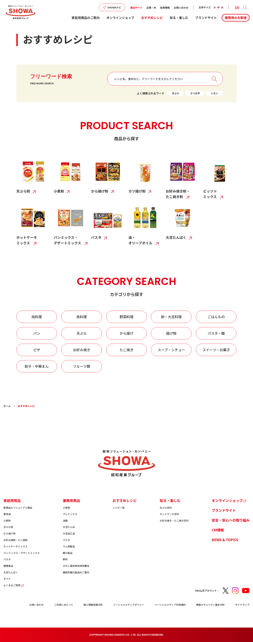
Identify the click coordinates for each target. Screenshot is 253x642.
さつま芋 (195, 93)
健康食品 (8, 565)
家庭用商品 (12, 500)
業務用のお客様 (235, 17)
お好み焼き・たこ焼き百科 (174, 520)
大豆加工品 (69, 533)
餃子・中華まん (37, 366)
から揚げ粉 (9, 533)
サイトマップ (242, 604)
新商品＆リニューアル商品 (17, 507)
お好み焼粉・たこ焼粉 (15, 540)
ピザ (36, 349)
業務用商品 (71, 500)
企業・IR (151, 7)
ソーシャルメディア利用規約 (170, 604)
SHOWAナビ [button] (114, 7)
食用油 (7, 514)
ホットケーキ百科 (169, 514)
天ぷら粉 (8, 527)
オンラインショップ (120, 17)
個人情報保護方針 (93, 604)
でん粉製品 (69, 546)
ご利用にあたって (63, 604)
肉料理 (36, 316)
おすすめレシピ (152, 17)
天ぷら (175, 93)
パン (36, 333)
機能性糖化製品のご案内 (76, 572)
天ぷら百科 (166, 507)
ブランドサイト (206, 17)
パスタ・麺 (216, 333)
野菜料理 (126, 316)
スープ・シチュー (171, 349)
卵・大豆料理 (171, 316)
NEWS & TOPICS (225, 539)
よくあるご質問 (11, 585)
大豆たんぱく (10, 572)
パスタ (7, 559)
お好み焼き (81, 349)
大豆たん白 (69, 527)
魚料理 (81, 316)
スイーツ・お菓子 (216, 349)
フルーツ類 (81, 366)
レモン (214, 93)
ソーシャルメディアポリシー (128, 604)
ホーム (7, 406)
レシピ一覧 (119, 507)
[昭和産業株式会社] (21, 12)
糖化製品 (67, 553)
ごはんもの (216, 316)
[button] (245, 7)
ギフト (7, 578)
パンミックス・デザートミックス (21, 553)
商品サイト (136, 7)
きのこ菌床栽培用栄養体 (76, 565)
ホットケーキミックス (15, 546)
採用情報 (165, 7)
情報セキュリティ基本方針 (210, 604)
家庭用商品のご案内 (85, 17)
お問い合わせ (181, 7)
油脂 (65, 520)
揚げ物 (171, 333)
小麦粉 (7, 520)
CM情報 (218, 529)
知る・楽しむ (179, 17)
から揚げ (126, 333)
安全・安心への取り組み (231, 520)
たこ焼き (126, 349)
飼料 (65, 559)
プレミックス (70, 514)
